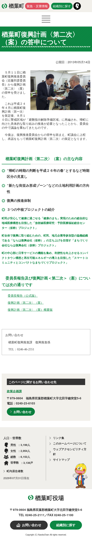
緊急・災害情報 (37, 6)
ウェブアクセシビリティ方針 (69, 452)
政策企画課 (14, 391)
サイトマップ (61, 459)
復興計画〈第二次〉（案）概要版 (30, 309)
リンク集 (58, 438)
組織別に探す (62, 6)
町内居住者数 (15, 471)
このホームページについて (69, 443)
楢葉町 (16, 6)
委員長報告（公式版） (23, 295)
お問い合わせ (22, 412)
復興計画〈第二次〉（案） (26, 302)
